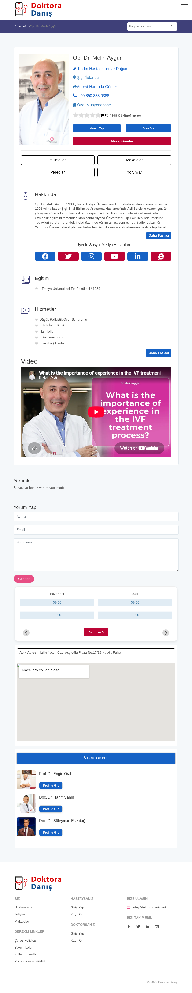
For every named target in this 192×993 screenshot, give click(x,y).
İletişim (20, 914)
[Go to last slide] (26, 632)
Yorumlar (134, 172)
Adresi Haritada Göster (97, 87)
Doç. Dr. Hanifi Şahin (56, 797)
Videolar (58, 172)
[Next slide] (165, 632)
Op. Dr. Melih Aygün (43, 26)
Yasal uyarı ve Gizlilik (30, 961)
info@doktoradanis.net (149, 907)
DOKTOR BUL (97, 758)
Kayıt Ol (76, 914)
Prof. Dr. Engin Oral (55, 774)
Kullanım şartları (27, 954)
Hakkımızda (23, 907)
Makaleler (134, 160)
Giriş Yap (77, 907)
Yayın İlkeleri (24, 947)
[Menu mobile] (184, 7)
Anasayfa (21, 26)
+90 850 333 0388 (93, 95)
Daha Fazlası (159, 235)
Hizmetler (58, 160)
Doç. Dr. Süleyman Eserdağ (62, 821)
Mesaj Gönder (122, 141)
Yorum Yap (97, 128)
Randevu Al (96, 632)
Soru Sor (148, 128)
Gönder (24, 579)
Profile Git (51, 785)
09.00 (57, 602)
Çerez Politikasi (26, 940)
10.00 (57, 615)
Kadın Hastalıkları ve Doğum (102, 68)
